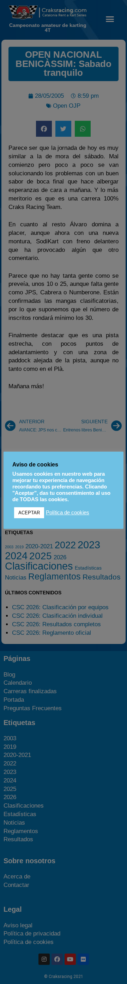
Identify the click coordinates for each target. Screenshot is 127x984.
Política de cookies (67, 512)
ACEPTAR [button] (29, 512)
